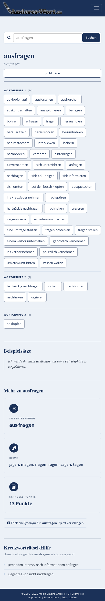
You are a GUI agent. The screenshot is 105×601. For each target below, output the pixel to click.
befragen (75, 110)
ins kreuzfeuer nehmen (23, 197)
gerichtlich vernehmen (69, 241)
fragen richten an (57, 230)
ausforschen (44, 99)
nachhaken (56, 208)
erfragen (32, 121)
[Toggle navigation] (96, 8)
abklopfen (14, 323)
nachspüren (57, 197)
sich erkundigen (43, 176)
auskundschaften (19, 110)
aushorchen (69, 99)
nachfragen (15, 176)
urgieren (78, 208)
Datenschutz (51, 597)
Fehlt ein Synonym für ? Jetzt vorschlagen (47, 523)
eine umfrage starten (22, 230)
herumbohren (72, 132)
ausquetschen (82, 186)
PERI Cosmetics (75, 593)
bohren (12, 121)
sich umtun (15, 186)
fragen (50, 121)
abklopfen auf (17, 99)
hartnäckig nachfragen (23, 208)
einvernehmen (17, 164)
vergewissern (16, 219)
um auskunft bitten (21, 263)
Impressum (34, 597)
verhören (39, 154)
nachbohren (16, 154)
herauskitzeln (16, 132)
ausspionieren (50, 110)
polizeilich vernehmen (58, 252)
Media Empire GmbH (51, 593)
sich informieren (74, 176)
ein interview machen (49, 219)
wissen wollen (53, 263)
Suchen (91, 37)
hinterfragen (63, 154)
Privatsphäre (69, 597)
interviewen (46, 143)
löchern (68, 143)
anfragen (75, 164)
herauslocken (44, 132)
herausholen (72, 121)
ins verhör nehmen (20, 252)
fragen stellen (88, 230)
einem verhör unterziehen (26, 241)
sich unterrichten (48, 164)
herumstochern (18, 143)
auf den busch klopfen (48, 186)
